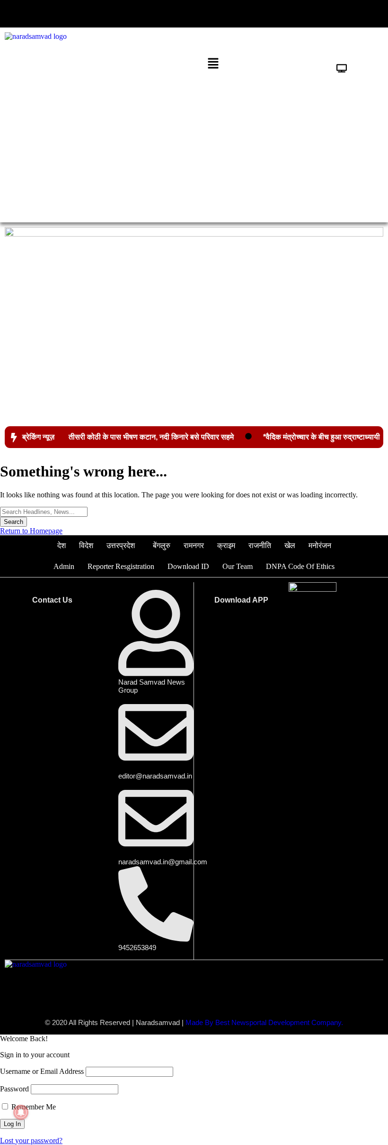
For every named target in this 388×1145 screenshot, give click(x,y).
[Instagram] (347, 14)
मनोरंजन (320, 545)
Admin (63, 566)
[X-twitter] (289, 14)
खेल (289, 545)
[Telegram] (376, 14)
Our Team (237, 566)
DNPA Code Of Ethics (300, 566)
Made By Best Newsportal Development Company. (264, 1022)
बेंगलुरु (161, 545)
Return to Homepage (31, 531)
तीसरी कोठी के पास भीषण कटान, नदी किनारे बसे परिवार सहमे (151, 437)
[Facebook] (261, 14)
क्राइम (226, 545)
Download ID (188, 566)
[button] (97, 12)
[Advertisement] (194, 146)
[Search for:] (44, 511)
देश (61, 545)
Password (14, 1089)
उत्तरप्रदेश (120, 545)
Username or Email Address (42, 1071)
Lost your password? (31, 1140)
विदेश (86, 545)
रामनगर (194, 545)
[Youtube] (318, 14)
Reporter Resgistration (121, 566)
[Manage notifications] (20, 1112)
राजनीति (259, 545)
